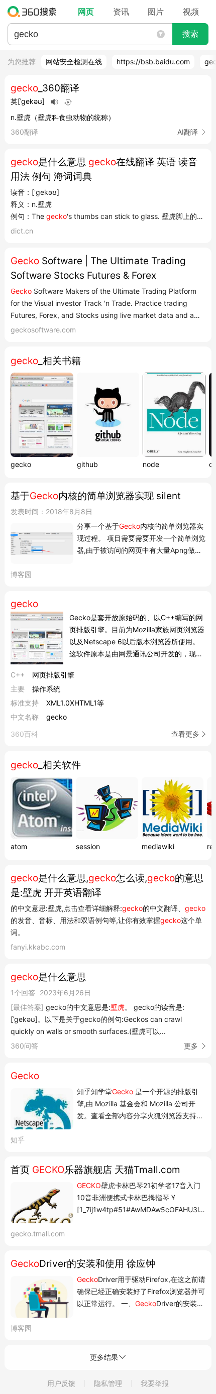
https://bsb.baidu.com (153, 61)
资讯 (121, 12)
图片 (156, 12)
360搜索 (34, 12)
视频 (191, 12)
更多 (191, 1045)
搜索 (190, 34)
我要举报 (155, 1383)
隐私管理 (108, 1383)
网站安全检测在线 (74, 61)
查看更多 (185, 734)
